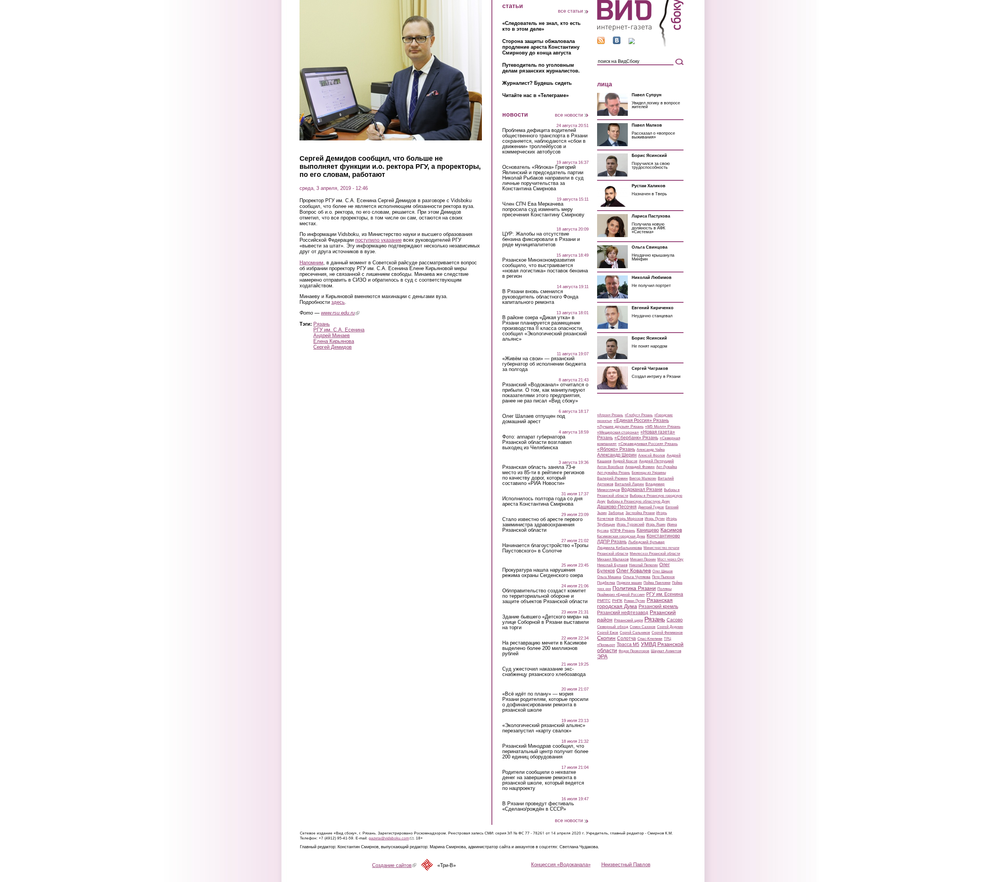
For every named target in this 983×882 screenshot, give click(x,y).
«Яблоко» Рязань (616, 449)
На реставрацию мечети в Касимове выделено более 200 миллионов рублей (544, 648)
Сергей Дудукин (670, 627)
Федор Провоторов (634, 651)
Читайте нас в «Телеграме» (535, 95)
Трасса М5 (628, 644)
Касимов (671, 530)
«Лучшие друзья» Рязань (620, 426)
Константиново (663, 536)
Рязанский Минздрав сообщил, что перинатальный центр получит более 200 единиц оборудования (545, 752)
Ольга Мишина (609, 577)
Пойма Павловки (657, 583)
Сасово (675, 620)
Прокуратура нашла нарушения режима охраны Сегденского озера (542, 572)
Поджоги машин (629, 583)
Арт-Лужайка (666, 467)
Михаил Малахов (613, 559)
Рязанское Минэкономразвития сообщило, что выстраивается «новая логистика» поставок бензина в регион (545, 268)
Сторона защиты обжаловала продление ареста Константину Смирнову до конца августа (540, 47)
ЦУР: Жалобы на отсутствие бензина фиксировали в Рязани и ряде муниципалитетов (541, 239)
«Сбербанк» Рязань (636, 437)
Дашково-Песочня (617, 506)
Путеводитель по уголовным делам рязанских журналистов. (541, 68)
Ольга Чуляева (636, 577)
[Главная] (640, 45)
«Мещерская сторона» (618, 432)
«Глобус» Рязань (639, 415)
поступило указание (378, 240)
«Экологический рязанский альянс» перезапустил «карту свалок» (543, 728)
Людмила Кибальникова (619, 548)
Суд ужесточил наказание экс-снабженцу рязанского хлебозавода (544, 671)
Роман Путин (634, 601)
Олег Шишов (662, 571)
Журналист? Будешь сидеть (537, 83)
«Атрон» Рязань (610, 415)
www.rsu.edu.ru (340, 313)
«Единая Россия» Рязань (641, 420)
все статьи (570, 11)
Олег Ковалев (633, 570)
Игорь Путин (655, 519)
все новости (569, 115)
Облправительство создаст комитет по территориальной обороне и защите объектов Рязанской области (544, 596)
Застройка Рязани (640, 513)
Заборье (616, 513)
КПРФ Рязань (622, 530)
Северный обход (612, 627)
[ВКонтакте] (617, 42)
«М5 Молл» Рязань (662, 426)
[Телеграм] (632, 42)
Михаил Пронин (643, 559)
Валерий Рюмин (612, 478)
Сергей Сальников (635, 633)
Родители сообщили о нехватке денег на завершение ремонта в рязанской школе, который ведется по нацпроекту (543, 780)
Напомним (311, 262)
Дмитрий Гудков (651, 507)
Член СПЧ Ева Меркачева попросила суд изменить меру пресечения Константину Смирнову (543, 209)
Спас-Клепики (649, 638)
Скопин (606, 638)
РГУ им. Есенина (664, 594)
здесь (338, 302)
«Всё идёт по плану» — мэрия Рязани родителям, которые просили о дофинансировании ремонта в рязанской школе (545, 702)
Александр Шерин (617, 455)
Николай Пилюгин (643, 565)
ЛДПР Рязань (612, 541)
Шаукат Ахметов (666, 651)
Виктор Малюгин (642, 478)
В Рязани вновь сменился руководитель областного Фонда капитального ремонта (540, 297)
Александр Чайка (651, 450)
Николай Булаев (612, 565)
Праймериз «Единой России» (621, 595)
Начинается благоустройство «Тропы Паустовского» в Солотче (545, 548)
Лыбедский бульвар (646, 542)
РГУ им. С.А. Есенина (338, 330)
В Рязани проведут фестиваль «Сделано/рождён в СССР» (538, 806)
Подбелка (606, 582)
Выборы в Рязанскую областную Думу (638, 501)
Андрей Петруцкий (656, 461)
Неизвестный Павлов (625, 864)
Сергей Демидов (332, 347)
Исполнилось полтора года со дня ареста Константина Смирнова (542, 501)
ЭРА (602, 656)
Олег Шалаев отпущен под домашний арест (533, 419)
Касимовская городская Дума (621, 536)
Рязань (321, 324)
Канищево (648, 530)
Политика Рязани (634, 588)
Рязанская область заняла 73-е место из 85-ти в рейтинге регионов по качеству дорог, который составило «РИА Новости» (543, 475)
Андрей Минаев (331, 335)
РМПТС (604, 600)
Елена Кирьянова (333, 341)
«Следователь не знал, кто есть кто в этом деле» (541, 26)
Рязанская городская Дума (635, 603)
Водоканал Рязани (641, 489)
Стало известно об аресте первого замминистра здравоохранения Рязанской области (542, 525)
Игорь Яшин (655, 524)
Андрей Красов (625, 461)
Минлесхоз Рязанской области (655, 554)
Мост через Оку (670, 559)
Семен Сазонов (642, 627)
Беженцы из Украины (649, 473)
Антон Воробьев (610, 467)
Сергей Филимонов (667, 633)
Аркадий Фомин (640, 467)
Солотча (626, 638)
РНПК (617, 600)
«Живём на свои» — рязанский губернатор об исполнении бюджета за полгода (544, 364)
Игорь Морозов (629, 518)
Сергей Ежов (607, 633)
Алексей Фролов (651, 455)
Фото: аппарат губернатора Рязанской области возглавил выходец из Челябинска (537, 442)
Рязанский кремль (658, 606)
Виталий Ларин (629, 484)
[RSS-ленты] (601, 42)
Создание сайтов (394, 865)
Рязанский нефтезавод (622, 612)
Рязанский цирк (628, 620)
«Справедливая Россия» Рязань (648, 444)
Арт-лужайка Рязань (613, 473)
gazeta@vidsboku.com (391, 838)
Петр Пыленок (663, 577)
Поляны (664, 589)
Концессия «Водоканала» (561, 864)
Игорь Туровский (630, 524)
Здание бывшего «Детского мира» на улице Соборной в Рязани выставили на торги (545, 622)
